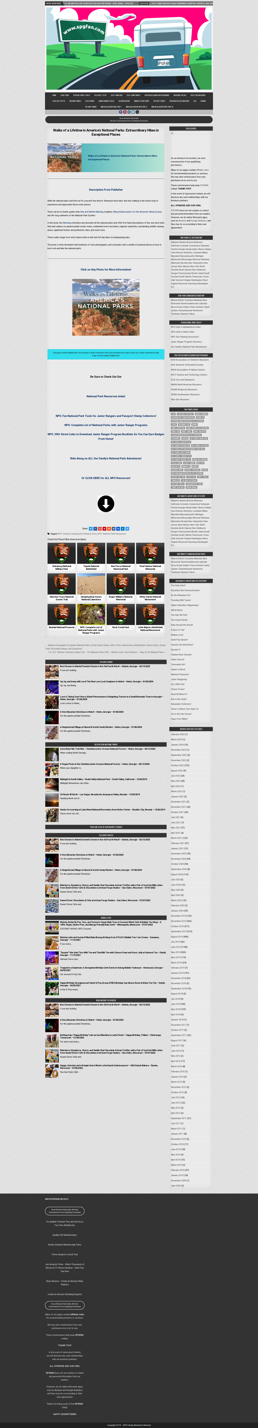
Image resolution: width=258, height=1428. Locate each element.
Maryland (175, 256)
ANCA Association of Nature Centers (188, 369)
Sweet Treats (203, 477)
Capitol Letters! (178, 669)
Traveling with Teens (194, 484)
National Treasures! (180, 674)
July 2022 (175, 775)
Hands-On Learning (200, 459)
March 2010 (176, 1165)
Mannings (67, 223)
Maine (205, 252)
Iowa (173, 252)
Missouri (197, 259)
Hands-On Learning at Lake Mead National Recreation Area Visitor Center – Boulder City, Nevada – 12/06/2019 (112, 809)
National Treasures (192, 470)
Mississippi (186, 259)
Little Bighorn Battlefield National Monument (150, 629)
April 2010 (175, 1159)
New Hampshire (195, 263)
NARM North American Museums (186, 384)
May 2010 (175, 1154)
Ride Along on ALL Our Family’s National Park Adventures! (105, 458)
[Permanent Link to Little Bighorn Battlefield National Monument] (150, 614)
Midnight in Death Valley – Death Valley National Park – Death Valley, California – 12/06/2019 (103, 779)
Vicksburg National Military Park (61, 568)
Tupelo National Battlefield (91, 568)
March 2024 (176, 739)
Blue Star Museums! (198, 95)
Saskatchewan (185, 310)
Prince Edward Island (199, 307)
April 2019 (175, 957)
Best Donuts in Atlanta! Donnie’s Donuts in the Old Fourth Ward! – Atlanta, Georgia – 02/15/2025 (105, 666)
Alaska (183, 242)
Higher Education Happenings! (185, 605)
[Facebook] (120, 112)
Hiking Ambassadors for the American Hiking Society (137, 211)
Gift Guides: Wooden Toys (181, 459)
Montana (205, 259)
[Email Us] (133, 112)
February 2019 (177, 967)
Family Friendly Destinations (197, 428)
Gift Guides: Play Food (200, 445)
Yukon (192, 314)
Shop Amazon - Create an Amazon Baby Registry (64, 1283)
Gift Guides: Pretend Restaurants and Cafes (188, 449)
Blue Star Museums (180, 399)
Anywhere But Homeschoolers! (185, 590)
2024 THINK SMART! (133, 95)
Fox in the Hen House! (181, 714)
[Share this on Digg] (118, 529)
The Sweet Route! (179, 620)
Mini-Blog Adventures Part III (162, 106)
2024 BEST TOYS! (100, 95)
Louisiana (197, 252)
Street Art (191, 477)
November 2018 (178, 983)
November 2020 (178, 859)
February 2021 (177, 843)
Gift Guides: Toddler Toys (181, 456)
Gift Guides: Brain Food (198, 438)
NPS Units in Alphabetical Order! (186, 327)
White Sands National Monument (150, 598)
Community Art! (178, 664)
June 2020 (176, 884)
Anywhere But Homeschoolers (183, 417)
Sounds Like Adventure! (182, 644)
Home (54, 95)
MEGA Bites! (177, 610)
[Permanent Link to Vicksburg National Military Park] (62, 553)
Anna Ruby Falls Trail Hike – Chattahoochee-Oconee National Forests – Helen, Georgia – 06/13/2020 (107, 749)
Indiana (207, 249)
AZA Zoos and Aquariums (183, 379)
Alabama (175, 242)
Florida (174, 249)
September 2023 (179, 755)
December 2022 (178, 760)
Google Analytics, (199, 220)
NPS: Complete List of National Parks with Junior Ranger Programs (105, 425)
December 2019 (184, 424)
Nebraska (175, 263)
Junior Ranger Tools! (106, 101)
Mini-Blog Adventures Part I (111, 106)
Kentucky (188, 252)
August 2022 (177, 770)
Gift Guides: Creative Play (181, 442)
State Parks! (89, 101)
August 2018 (177, 993)
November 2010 (178, 1139)
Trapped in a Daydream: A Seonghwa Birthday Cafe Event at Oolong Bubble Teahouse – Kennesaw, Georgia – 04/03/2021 (112, 969)
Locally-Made (176, 463)
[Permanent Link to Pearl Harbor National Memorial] (150, 553)
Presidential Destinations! (179, 101)
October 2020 (177, 864)
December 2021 (178, 801)
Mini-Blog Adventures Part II (136, 106)
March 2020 (176, 900)
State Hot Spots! (58, 101)
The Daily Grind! (90, 106)
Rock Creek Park (120, 627)
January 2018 (177, 1019)
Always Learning (201, 414)
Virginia (187, 280)
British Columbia (185, 300)
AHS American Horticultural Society (187, 364)
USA (195, 101)
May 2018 (200, 463)
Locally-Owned (189, 463)
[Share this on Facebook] (95, 529)
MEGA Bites (176, 466)
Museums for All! (180, 95)
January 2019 (177, 973)
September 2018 (179, 988)
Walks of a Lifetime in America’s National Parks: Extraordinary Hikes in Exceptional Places (106, 132)
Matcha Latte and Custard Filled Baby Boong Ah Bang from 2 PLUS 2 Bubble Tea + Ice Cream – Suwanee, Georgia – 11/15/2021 (109, 939)
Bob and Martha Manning (91, 211)
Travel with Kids (178, 487)
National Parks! (75, 101)
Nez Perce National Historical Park (120, 568)
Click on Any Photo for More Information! (106, 270)
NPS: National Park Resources (112, 533)
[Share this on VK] (113, 529)
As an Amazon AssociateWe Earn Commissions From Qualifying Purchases (129, 119)
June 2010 (176, 1149)
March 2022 (176, 791)
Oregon (174, 273)
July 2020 (175, 879)
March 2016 (176, 1066)
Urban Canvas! (177, 659)
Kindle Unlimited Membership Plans (64, 1244)
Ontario (186, 307)
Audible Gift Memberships (65, 1235)
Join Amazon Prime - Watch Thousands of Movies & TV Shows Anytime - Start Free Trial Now (64, 1268)
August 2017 (177, 1040)
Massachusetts (187, 256)
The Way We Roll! (179, 615)
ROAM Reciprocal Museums (184, 389)
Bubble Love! (177, 635)
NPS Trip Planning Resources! (185, 337)
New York (194, 266)
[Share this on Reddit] (109, 529)
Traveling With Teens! (181, 600)
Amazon (182, 220)
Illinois (201, 249)
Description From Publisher (106, 190)
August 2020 (177, 874)
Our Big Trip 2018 (178, 477)
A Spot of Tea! (177, 630)
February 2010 (177, 1170)
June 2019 (176, 947)
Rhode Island (197, 273)
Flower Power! (178, 689)
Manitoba (198, 300)
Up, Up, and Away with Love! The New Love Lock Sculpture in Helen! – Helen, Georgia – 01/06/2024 (106, 681)
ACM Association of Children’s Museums (190, 360)
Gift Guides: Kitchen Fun (180, 445)
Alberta (174, 300)
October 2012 (177, 1092)
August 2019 (177, 936)
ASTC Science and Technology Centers (189, 374)
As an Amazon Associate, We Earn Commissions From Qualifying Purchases (65, 1211)
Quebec (174, 310)
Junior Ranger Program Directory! (186, 341)
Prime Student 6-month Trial (65, 1254)
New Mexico (184, 266)
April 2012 (175, 1113)
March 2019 (176, 962)
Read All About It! (179, 694)
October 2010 (177, 1144)
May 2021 (175, 827)
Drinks (194, 424)
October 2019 (177, 926)
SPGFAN (100, 355)
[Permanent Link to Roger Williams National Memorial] (121, 583)
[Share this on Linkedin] (123, 529)
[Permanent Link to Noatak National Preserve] (62, 614)
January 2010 (177, 1175)
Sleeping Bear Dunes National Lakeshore (91, 598)
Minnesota (176, 259)
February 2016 (177, 1071)
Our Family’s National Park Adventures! (189, 346)
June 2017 (176, 1045)
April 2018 (175, 1014)
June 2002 (176, 1185)
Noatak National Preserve (61, 627)
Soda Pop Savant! (179, 639)
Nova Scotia (176, 307)
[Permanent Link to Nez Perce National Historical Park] (121, 553)
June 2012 (176, 1102)
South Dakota (185, 276)
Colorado (184, 245)
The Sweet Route (178, 484)
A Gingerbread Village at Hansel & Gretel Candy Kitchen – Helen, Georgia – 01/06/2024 (101, 727)
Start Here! (64, 95)
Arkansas (198, 242)
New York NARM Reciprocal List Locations (187, 473)
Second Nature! (124, 101)
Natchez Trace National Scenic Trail (62, 598)
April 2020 (175, 895)
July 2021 (175, 817)
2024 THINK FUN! (116, 95)
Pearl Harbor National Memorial (150, 568)
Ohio (194, 269)
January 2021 (177, 848)
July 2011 (175, 1123)
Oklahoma (201, 269)
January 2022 (177, 796)
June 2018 (176, 1004)
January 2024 (177, 744)
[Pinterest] (124, 112)
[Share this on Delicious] (127, 529)
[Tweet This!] (91, 529)
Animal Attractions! (141, 101)
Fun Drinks (176, 438)
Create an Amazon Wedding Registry (65, 1294)
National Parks (177, 470)
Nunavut (185, 314)
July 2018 (175, 999)
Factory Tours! (159, 101)
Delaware (204, 245)
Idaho (194, 249)
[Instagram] (129, 112)
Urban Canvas (191, 487)
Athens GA (200, 417)
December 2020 (178, 853)
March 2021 (176, 838)
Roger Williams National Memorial (120, 598)
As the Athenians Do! (181, 595)
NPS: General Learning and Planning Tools (77, 533)
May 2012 (175, 1108)
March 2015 (176, 1082)
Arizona (189, 242)
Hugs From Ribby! (179, 719)
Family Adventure (178, 428)
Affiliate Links (202, 170)
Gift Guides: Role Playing (181, 452)
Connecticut (194, 245)
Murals (195, 466)
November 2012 (178, 1087)
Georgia (181, 249)
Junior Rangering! (179, 679)
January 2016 (177, 1076)
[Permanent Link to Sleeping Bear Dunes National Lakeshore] (91, 583)
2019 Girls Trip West (185, 414)
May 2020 (175, 890)
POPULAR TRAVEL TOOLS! (81, 95)
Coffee (174, 424)
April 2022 (175, 786)
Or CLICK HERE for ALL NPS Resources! (106, 478)
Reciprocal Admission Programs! (157, 95)
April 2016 (175, 1061)
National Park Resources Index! (106, 396)
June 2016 (176, 1051)
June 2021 (176, 822)
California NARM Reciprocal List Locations (187, 421)
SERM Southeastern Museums (185, 394)
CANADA (203, 101)
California (175, 245)
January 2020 (177, 910)
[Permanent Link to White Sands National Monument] (150, 583)
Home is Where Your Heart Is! (185, 709)
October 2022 (177, 765)
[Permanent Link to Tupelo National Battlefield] (91, 553)
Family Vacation (199, 431)
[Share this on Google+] (100, 529)
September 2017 (179, 1035)
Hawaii (188, 249)
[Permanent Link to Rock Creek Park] (121, 614)
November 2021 (178, 807)
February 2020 (177, 905)
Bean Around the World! (182, 625)
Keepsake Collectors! (181, 704)
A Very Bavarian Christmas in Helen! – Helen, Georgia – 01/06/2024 (91, 712)
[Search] (137, 112)
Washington (196, 280)
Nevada (184, 263)
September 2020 (179, 869)
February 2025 (177, 734)
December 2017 (178, 1025)
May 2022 (175, 781)
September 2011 (179, 1118)
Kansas (179, 252)
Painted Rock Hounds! (181, 654)
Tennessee (197, 276)
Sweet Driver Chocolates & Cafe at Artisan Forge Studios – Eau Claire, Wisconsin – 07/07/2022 (105, 900)
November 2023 (178, 750)
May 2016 (175, 1056)
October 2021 (177, 812)
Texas (206, 276)
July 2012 (175, 1097)
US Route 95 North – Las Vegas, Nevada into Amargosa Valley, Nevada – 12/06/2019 (100, 794)
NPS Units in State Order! (182, 332)
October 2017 (177, 1030)
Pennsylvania (184, 273)
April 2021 (175, 833)
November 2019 (178, 921)
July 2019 (175, 941)
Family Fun (175, 431)
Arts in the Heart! (179, 699)
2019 (173, 414)
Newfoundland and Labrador (194, 303)
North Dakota (185, 269)
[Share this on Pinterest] (104, 529)
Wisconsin (183, 283)
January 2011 (177, 1133)
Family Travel (186, 431)
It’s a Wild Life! (178, 684)
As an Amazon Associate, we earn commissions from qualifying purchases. (188, 162)
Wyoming (192, 283)
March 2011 (176, 1128)
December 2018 (178, 978)
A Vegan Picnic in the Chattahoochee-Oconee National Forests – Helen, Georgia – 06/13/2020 (104, 764)
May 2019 (175, 952)
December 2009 (178, 1180)
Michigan (199, 256)
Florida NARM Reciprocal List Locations (186, 435)
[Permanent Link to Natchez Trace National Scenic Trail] (62, 583)
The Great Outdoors (189, 480)
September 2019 (179, 931)
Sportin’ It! (175, 649)
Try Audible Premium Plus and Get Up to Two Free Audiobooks (64, 1223)
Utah (173, 280)
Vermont (180, 280)
